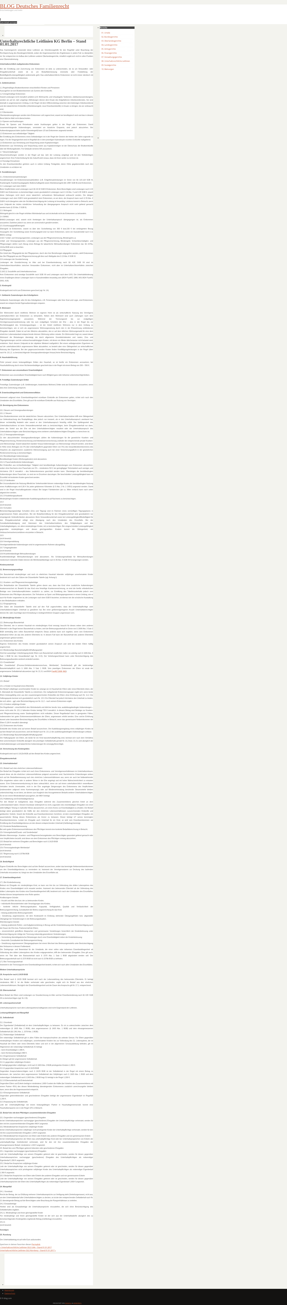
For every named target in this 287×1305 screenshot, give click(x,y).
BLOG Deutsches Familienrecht (34, 6)
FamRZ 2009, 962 (59, 671)
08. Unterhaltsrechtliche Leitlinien (115, 61)
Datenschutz (9, 1293)
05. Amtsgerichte (108, 49)
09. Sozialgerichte (108, 65)
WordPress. (77, 1303)
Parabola (68, 1303)
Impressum (9, 1290)
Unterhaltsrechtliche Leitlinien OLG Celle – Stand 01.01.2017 (26, 1247)
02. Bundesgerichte (109, 37)
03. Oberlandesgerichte (111, 41)
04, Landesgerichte (109, 45)
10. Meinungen (107, 69)
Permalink (36, 1244)
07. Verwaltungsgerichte (111, 57)
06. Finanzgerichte (109, 53)
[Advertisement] (45, 19)
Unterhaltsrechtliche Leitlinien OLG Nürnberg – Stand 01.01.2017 (28, 1250)
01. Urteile (105, 33)
